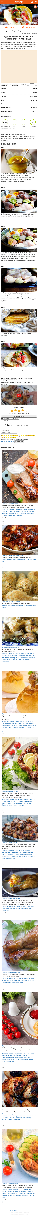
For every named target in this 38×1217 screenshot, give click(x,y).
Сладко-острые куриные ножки (12, 1108)
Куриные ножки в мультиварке (11, 1183)
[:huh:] (34, 435)
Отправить (19, 442)
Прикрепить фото (8, 442)
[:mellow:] (8, 438)
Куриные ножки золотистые (11, 972)
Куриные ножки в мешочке (10, 714)
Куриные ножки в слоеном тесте (12, 1046)
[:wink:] (2, 435)
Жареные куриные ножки (10, 791)
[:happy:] (15, 435)
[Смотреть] (19, 395)
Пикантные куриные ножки (10, 647)
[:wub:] (19, 435)
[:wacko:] (4, 435)
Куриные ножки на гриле (9, 842)
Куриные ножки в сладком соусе (12, 555)
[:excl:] (2, 438)
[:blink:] (4, 438)
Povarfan (34, 33)
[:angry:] (13, 438)
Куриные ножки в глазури (10, 504)
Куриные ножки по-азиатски (11, 898)
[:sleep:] (11, 435)
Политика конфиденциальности (19, 1214)
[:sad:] (6, 435)
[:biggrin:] (15, 438)
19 (2, 809)
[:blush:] (28, 435)
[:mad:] (23, 435)
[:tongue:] (11, 438)
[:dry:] (13, 435)
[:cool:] (17, 435)
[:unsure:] (32, 435)
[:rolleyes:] (26, 435)
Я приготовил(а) (19, 416)
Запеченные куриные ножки (11, 601)
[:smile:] (21, 435)
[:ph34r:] (30, 435)
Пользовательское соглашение (19, 1212)
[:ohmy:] (8, 435)
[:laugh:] (6, 438)
